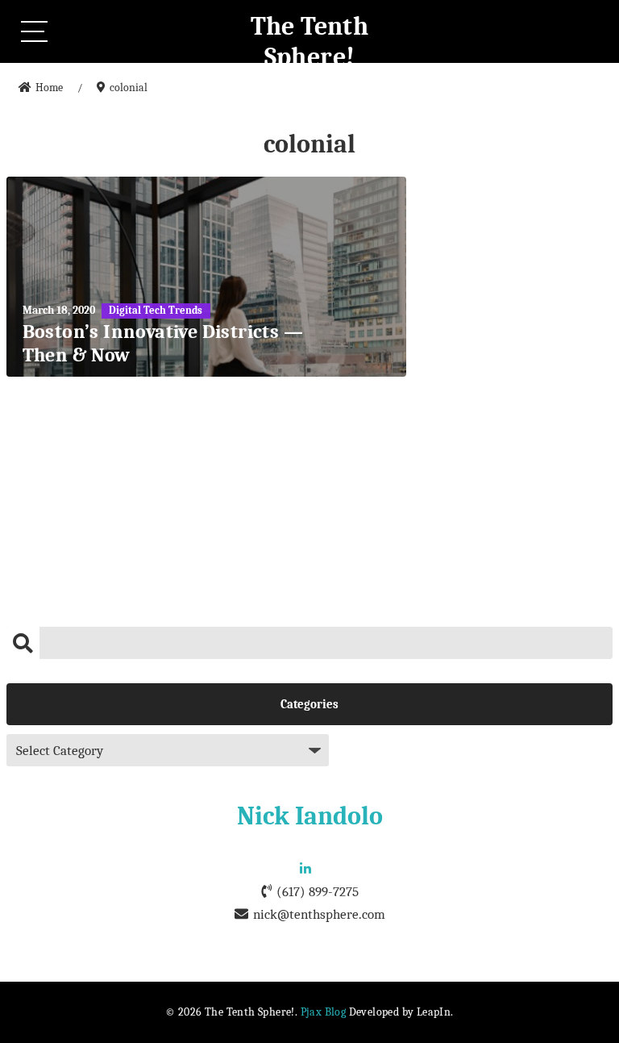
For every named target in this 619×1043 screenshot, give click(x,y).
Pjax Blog (324, 1012)
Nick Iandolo (310, 816)
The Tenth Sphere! (310, 41)
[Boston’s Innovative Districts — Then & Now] (206, 277)
